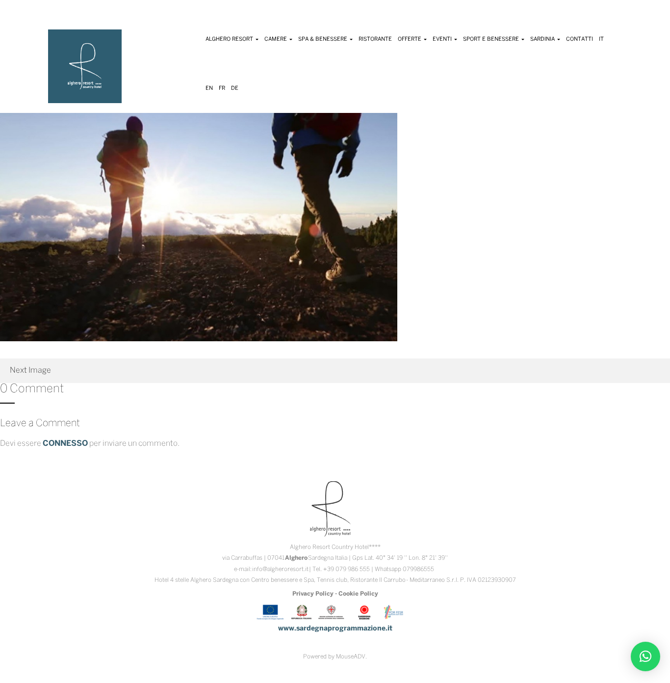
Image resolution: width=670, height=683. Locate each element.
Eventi (443, 39)
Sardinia (543, 39)
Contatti (579, 39)
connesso (65, 443)
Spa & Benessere (323, 39)
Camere (276, 39)
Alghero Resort (230, 39)
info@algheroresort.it (280, 569)
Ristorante (375, 39)
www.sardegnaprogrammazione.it (335, 629)
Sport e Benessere (491, 39)
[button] (645, 656)
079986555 (418, 569)
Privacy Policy (313, 594)
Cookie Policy (358, 594)
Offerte (410, 39)
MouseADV (350, 656)
